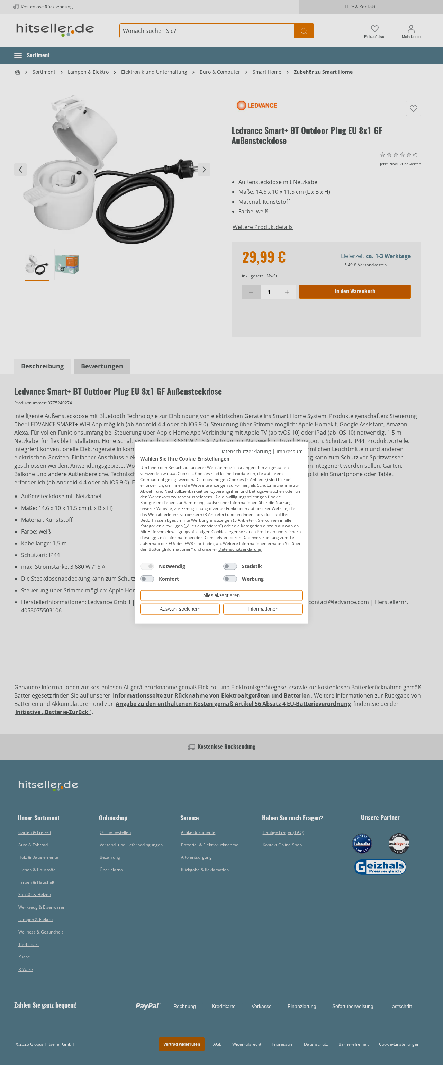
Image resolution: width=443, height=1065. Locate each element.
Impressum (290, 451)
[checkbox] (147, 566)
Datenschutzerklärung (245, 451)
